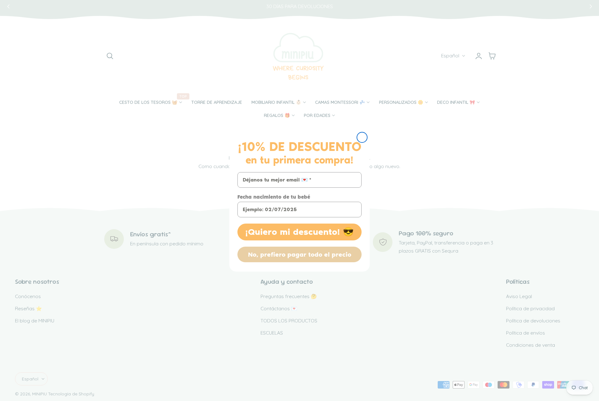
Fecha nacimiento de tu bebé (273, 197)
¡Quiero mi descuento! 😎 (299, 232)
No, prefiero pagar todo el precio (299, 254)
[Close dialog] (362, 137)
